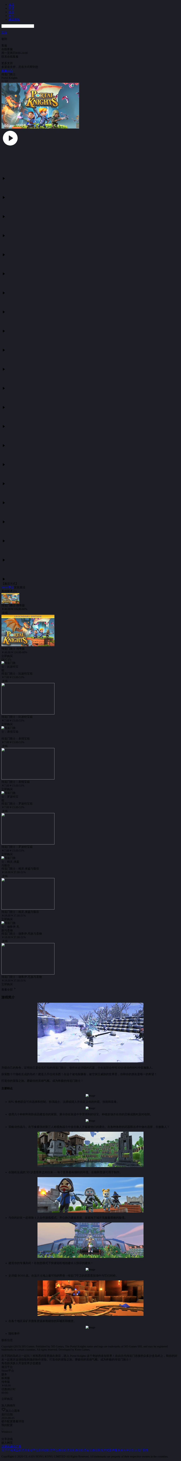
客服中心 (7, 70)
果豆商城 (14, 19)
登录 (4, 32)
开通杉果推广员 (11, 1446)
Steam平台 (7, 587)
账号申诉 (126, 1450)
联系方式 (103, 1450)
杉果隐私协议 (72, 1450)
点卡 (11, 15)
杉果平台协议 (55, 1450)
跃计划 (42, 1450)
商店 (11, 8)
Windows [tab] (6, 1431)
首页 (11, 4)
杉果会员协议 (89, 1450)
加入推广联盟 (140, 1450)
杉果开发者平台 (28, 1450)
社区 (11, 11)
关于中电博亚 (9, 1450)
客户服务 (114, 1450)
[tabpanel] (90, 715)
